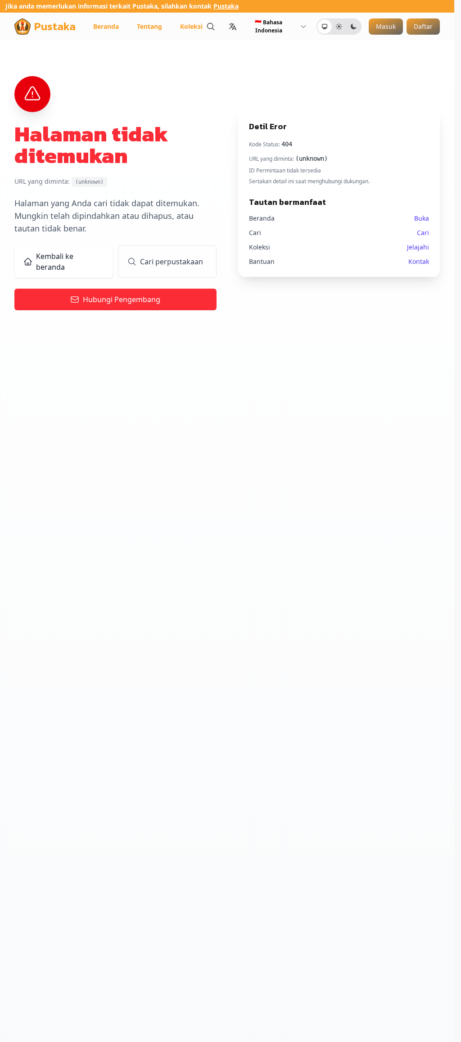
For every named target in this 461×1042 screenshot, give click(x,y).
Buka (421, 218)
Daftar (423, 26)
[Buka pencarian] (211, 26)
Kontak (418, 261)
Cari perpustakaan (171, 262)
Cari (423, 232)
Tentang (149, 26)
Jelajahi (418, 247)
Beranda (106, 26)
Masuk (386, 26)
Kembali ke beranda (54, 261)
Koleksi (191, 26)
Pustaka (226, 6)
